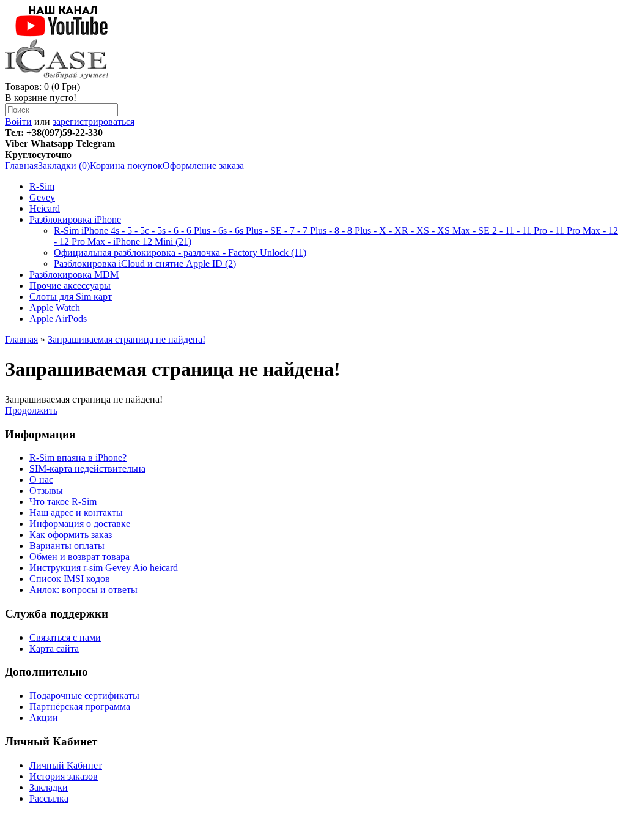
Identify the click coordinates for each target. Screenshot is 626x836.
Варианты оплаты (67, 545)
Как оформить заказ (70, 534)
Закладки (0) (64, 165)
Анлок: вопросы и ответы (83, 589)
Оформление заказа (203, 165)
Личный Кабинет (65, 765)
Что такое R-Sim (63, 501)
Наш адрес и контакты (76, 512)
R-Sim (41, 186)
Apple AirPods (58, 318)
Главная (21, 165)
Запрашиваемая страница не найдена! (126, 339)
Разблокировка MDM (74, 274)
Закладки (48, 787)
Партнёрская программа (79, 706)
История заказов (63, 776)
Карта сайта (54, 648)
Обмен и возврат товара (79, 556)
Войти (18, 121)
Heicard (44, 208)
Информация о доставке (79, 523)
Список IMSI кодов (69, 578)
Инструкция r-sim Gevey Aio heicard (103, 567)
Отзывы (46, 490)
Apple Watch (54, 307)
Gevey (42, 197)
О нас (41, 479)
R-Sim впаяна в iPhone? (78, 457)
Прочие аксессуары (70, 285)
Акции (43, 717)
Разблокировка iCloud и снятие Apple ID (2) (145, 263)
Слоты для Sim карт (70, 296)
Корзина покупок (126, 165)
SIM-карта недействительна (87, 468)
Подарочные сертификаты (84, 695)
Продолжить (31, 410)
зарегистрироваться (93, 121)
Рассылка (48, 798)
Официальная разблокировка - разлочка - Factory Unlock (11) (180, 252)
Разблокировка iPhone (75, 219)
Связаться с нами (65, 637)
